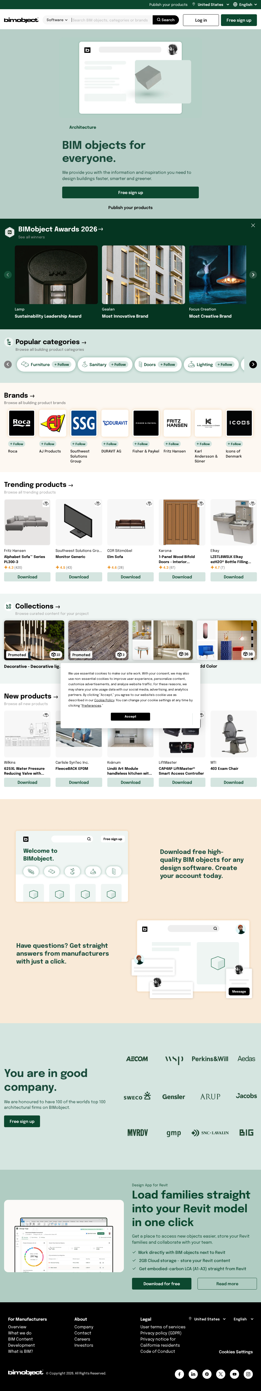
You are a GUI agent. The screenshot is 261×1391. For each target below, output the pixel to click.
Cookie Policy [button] (104, 700)
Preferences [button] (91, 705)
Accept (130, 716)
